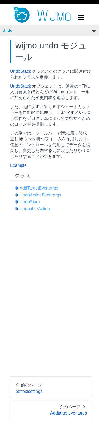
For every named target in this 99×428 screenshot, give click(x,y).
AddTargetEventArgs (39, 188)
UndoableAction (35, 208)
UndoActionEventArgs (40, 195)
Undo (7, 30)
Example (18, 165)
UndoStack (20, 71)
